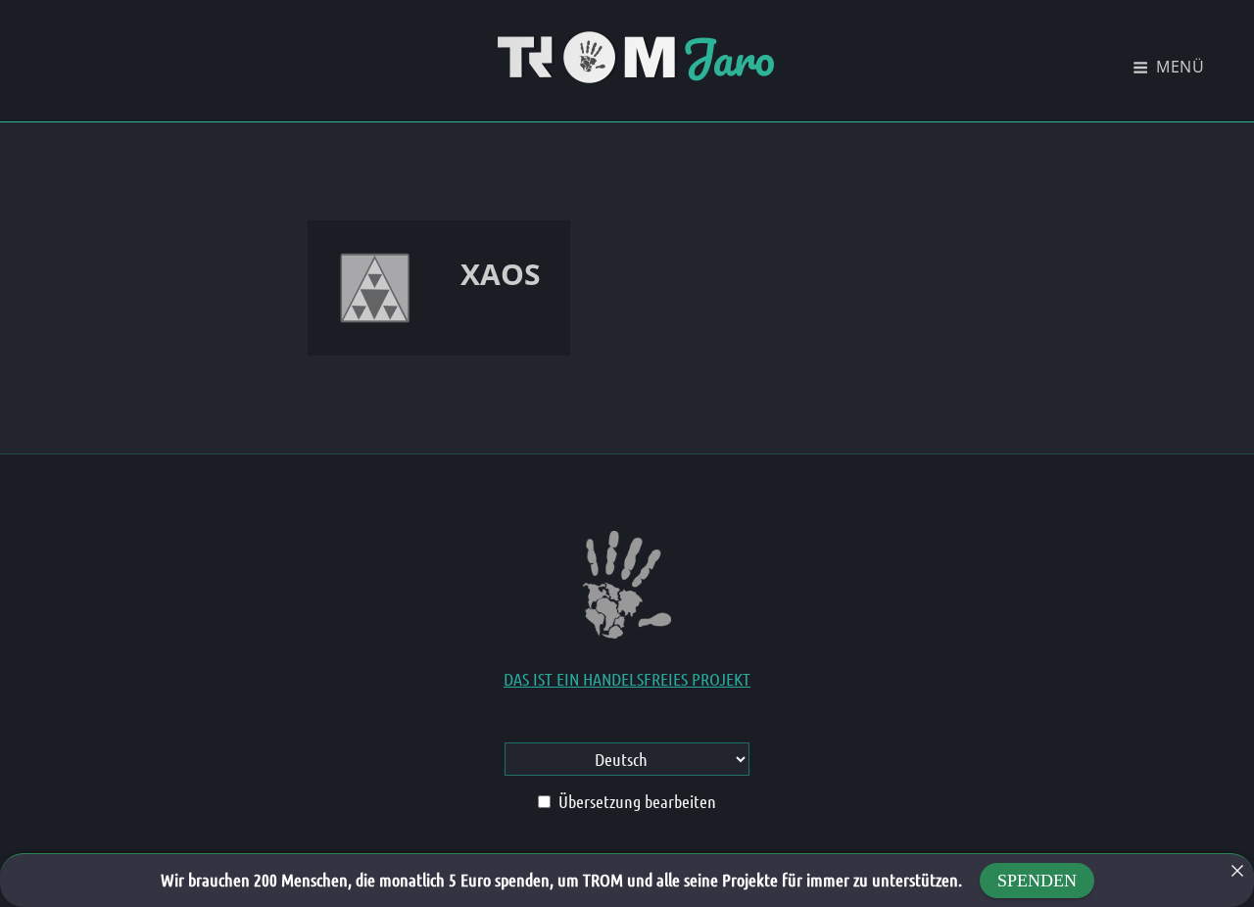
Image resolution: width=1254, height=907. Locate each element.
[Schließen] (1237, 870)
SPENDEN (1037, 880)
